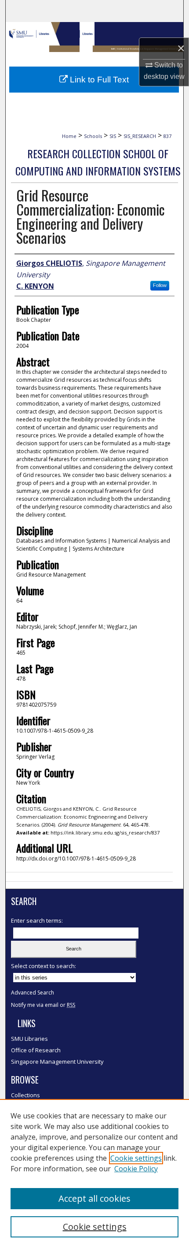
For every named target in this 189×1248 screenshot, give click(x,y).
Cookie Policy (136, 1168)
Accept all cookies (94, 1198)
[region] (94, 1173)
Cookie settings (136, 1158)
